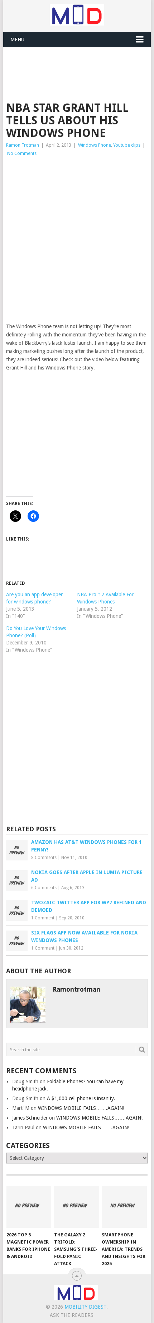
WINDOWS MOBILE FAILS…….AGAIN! (81, 1108)
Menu (17, 39)
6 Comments (44, 887)
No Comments (22, 153)
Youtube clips (126, 145)
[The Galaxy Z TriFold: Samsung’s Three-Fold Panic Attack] (76, 1207)
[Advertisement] (80, 65)
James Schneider (30, 1118)
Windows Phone (94, 145)
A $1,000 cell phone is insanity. (81, 1098)
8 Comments (44, 857)
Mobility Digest (85, 1307)
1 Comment (42, 917)
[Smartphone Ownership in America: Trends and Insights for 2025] (124, 1207)
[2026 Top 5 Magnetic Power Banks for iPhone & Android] (28, 1207)
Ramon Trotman (22, 145)
